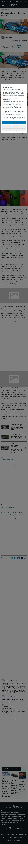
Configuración (14, 126)
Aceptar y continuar (14, 122)
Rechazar (14, 130)
